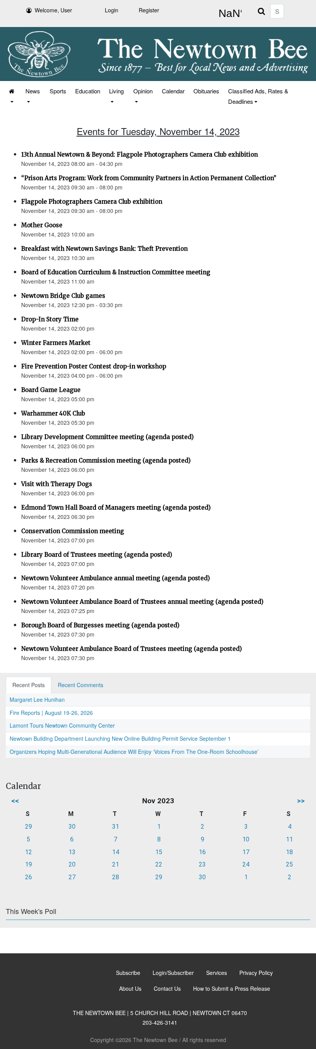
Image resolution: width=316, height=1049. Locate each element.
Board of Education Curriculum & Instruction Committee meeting (115, 272)
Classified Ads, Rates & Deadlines (258, 96)
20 (72, 864)
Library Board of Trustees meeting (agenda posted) (96, 554)
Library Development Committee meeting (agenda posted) (107, 437)
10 (245, 839)
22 (158, 864)
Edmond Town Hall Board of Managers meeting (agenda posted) (116, 507)
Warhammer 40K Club (53, 413)
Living (116, 91)
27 (72, 877)
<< (15, 800)
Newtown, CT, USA (228, 13)
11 (289, 839)
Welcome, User (53, 10)
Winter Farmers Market (56, 342)
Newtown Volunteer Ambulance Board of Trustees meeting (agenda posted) (131, 648)
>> (301, 800)
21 (115, 864)
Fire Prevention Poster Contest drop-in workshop (93, 366)
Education (87, 91)
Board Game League (51, 390)
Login (111, 10)
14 (115, 852)
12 (28, 852)
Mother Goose (41, 225)
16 (202, 852)
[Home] (12, 96)
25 (289, 864)
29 (28, 826)
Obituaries (206, 91)
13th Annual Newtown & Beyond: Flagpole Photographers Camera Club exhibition (139, 154)
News (32, 91)
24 (245, 864)
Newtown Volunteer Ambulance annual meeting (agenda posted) (115, 578)
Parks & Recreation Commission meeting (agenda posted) (106, 460)
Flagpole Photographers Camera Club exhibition (91, 201)
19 (28, 864)
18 (289, 852)
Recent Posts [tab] (28, 685)
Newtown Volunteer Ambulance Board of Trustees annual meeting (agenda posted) (142, 601)
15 (158, 852)
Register (149, 10)
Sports (58, 91)
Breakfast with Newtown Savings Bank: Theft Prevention (104, 248)
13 (72, 852)
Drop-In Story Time (50, 319)
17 (245, 852)
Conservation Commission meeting (72, 531)
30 (72, 826)
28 (115, 877)
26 (28, 877)
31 (115, 826)
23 (202, 864)
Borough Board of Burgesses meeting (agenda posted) (100, 625)
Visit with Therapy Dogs (56, 484)
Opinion (143, 91)
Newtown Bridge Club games (63, 295)
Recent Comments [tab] (80, 685)
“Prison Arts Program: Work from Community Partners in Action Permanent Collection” (148, 178)
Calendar (173, 91)
